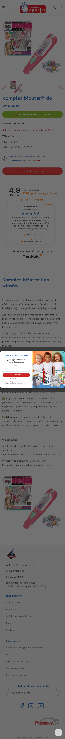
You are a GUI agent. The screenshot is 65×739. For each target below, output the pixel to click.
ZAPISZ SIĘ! (16, 375)
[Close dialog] (63, 353)
